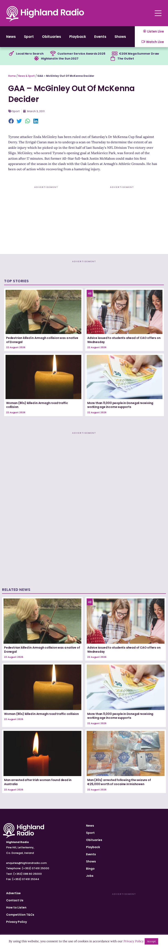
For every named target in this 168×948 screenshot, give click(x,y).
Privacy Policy (16, 922)
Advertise (13, 893)
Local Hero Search (30, 54)
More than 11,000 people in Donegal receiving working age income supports (120, 405)
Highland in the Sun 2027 (59, 58)
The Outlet (125, 58)
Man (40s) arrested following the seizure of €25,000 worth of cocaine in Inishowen (119, 782)
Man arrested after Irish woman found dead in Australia (38, 782)
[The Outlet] (112, 58)
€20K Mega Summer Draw (139, 54)
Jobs (89, 876)
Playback (77, 37)
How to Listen (16, 907)
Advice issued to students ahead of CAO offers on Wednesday (123, 340)
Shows (120, 37)
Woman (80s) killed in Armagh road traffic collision (37, 405)
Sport (29, 37)
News (11, 37)
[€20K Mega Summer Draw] (114, 53)
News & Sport (26, 76)
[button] (11, 121)
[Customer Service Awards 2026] (52, 53)
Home (12, 76)
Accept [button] (151, 941)
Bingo (90, 869)
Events (100, 37)
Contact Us (14, 900)
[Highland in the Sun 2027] (36, 58)
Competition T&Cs (20, 915)
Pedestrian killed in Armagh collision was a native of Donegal (42, 340)
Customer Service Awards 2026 (81, 54)
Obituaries (51, 37)
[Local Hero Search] (11, 53)
